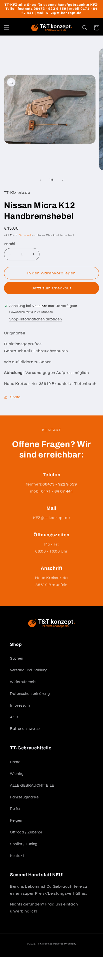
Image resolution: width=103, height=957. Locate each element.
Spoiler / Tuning (24, 844)
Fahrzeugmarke (24, 797)
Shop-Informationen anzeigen (35, 319)
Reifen (16, 809)
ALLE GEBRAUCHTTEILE (32, 785)
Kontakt (17, 856)
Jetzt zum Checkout (51, 288)
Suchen (16, 658)
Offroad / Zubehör (26, 832)
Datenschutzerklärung (30, 694)
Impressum (20, 705)
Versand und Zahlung (29, 670)
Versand (25, 235)
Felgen (16, 820)
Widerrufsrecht (23, 682)
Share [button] (15, 397)
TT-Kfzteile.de (44, 944)
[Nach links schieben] (40, 179)
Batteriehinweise (25, 729)
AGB (14, 717)
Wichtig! (17, 774)
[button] (6, 28)
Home (15, 762)
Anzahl (9, 244)
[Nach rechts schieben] (62, 179)
